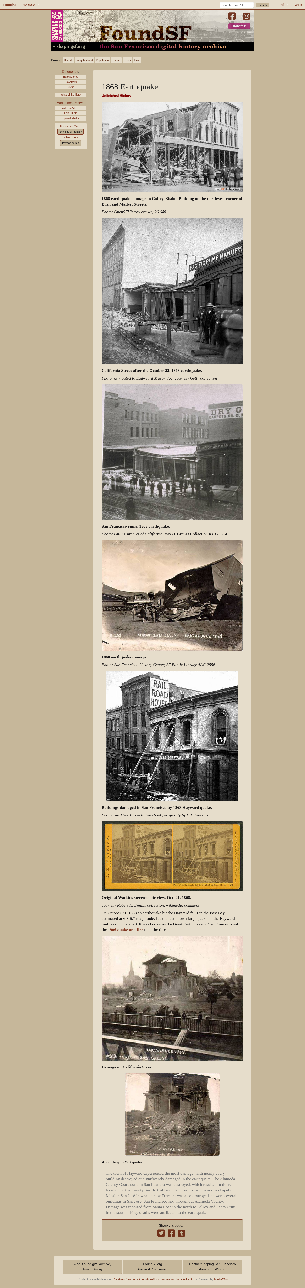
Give (137, 60)
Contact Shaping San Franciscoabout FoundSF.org (212, 1266)
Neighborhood (84, 60)
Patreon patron (70, 143)
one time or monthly (71, 132)
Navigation (29, 4)
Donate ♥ (239, 26)
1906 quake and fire (125, 929)
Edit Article (70, 113)
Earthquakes (70, 76)
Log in (298, 4)
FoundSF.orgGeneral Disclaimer (152, 1266)
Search (262, 5)
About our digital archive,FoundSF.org (92, 1266)
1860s (70, 86)
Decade (68, 60)
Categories (70, 71)
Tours (127, 60)
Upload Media (70, 118)
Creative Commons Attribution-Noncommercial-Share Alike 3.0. (154, 1279)
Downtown (71, 81)
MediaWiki (221, 1279)
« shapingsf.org (69, 46)
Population (102, 60)
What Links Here (71, 94)
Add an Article (70, 108)
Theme (116, 60)
